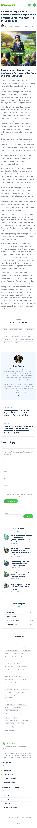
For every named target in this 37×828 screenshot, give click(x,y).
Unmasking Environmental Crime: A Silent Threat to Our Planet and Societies (20, 574)
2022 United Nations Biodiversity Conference (16, 656)
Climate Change (18, 26)
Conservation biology (19, 692)
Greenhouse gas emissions (11, 710)
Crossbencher (7, 339)
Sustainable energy (9, 730)
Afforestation (8, 660)
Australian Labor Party (13, 333)
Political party (18, 342)
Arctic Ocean (8, 669)
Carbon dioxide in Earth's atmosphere (14, 682)
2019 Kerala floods (26, 650)
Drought (15, 339)
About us (6, 795)
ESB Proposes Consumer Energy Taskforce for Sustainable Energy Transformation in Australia (21, 587)
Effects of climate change (26, 339)
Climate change (25, 333)
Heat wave (7, 717)
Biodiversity (10, 612)
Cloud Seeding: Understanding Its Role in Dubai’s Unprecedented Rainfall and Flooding (21, 538)
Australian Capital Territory (16, 329)
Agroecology (17, 663)
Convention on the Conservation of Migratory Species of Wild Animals (18, 696)
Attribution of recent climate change (13, 676)
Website (6, 485)
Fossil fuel (7, 707)
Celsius (18, 686)
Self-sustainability (9, 727)
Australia (4, 329)
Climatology (8, 692)
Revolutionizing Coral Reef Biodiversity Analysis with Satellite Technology (20, 563)
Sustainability (20, 727)
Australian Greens (29, 329)
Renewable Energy (12, 624)
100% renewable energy (11, 643)
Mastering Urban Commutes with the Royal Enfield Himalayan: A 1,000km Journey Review (21, 551)
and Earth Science (9, 666)
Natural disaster (8, 342)
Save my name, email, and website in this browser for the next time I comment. (18, 496)
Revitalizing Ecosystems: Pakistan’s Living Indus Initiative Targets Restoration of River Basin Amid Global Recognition (18, 429)
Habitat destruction (23, 714)
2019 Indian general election (12, 650)
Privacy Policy (8, 803)
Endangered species (10, 704)
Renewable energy (9, 723)
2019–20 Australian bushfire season (14, 653)
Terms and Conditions (10, 807)
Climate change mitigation (12, 336)
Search (6, 513)
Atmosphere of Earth (10, 673)
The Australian (18, 346)
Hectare (15, 717)
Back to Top (19, 823)
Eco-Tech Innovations (13, 620)
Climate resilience (25, 689)
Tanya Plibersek (28, 342)
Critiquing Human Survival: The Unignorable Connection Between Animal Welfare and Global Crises (17, 413)
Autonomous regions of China (12, 679)
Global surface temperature (20, 707)
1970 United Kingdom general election (14, 647)
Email (6, 478)
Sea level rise (20, 723)
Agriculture (7, 663)
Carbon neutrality (9, 686)
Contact (6, 799)
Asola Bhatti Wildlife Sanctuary (22, 669)
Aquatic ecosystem (22, 666)
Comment (7, 458)
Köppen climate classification (12, 720)
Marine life (25, 720)
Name (6, 471)
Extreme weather (22, 704)
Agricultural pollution (20, 660)
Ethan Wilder (8, 26)
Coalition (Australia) (26, 336)
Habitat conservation (10, 714)
